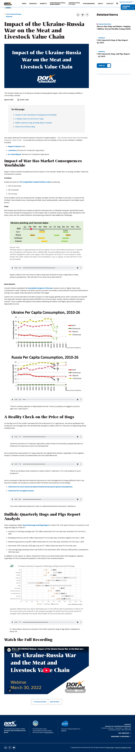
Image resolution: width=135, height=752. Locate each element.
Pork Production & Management (57, 3)
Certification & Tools (74, 3)
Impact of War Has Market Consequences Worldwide (36, 115)
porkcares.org (49, 732)
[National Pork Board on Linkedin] (5, 747)
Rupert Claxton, (15, 146)
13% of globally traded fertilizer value (35, 182)
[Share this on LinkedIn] (78, 14)
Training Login (126, 7)
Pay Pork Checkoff (126, 2)
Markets (43, 4)
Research (33, 4)
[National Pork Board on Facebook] (9, 747)
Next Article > (55, 702)
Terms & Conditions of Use (123, 747)
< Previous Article (39, 702)
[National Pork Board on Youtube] (14, 747)
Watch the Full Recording (25, 127)
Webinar (9, 17)
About (100, 4)
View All (102, 66)
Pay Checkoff (124, 733)
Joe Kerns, (12, 150)
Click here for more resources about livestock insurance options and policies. (40, 487)
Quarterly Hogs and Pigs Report (36, 525)
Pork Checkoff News (13, 14)
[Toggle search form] (117, 4)
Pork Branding (89, 4)
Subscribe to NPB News (120, 736)
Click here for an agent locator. (21, 491)
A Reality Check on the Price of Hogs (29, 119)
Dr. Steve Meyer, (14, 154)
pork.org (63, 730)
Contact (110, 4)
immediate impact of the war (40, 288)
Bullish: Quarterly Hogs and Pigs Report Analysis (33, 123)
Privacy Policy (110, 747)
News (24, 4)
